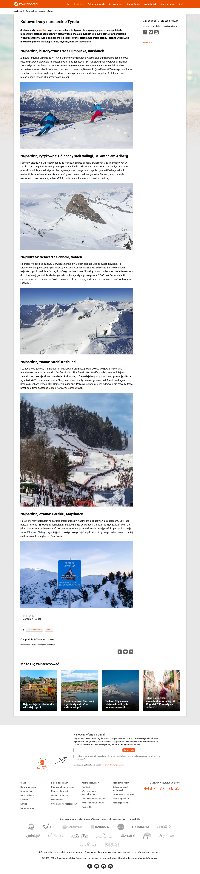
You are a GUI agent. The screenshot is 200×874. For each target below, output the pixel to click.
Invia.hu (123, 858)
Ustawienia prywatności (124, 794)
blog (68, 4)
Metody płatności (59, 791)
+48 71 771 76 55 (162, 788)
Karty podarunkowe (91, 782)
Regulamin (104, 765)
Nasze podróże (167, 4)
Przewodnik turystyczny (62, 787)
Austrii (42, 30)
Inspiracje (79, 4)
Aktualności (150, 4)
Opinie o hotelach (59, 795)
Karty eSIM (87, 807)
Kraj (181, 4)
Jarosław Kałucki (32, 618)
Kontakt (146, 43)
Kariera (23, 804)
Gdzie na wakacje (96, 4)
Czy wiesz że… (116, 4)
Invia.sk (114, 858)
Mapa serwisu (27, 808)
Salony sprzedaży (28, 787)
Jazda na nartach (34, 629)
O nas (23, 782)
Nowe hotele (57, 799)
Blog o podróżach (59, 782)
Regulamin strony (121, 782)
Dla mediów (26, 791)
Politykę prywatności (119, 765)
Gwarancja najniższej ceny (64, 804)
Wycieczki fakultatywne (93, 802)
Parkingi (86, 787)
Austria (49, 629)
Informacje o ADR (121, 798)
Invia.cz (105, 858)
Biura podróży (27, 795)
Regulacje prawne (121, 802)
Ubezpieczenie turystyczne (94, 798)
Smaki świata (133, 4)
